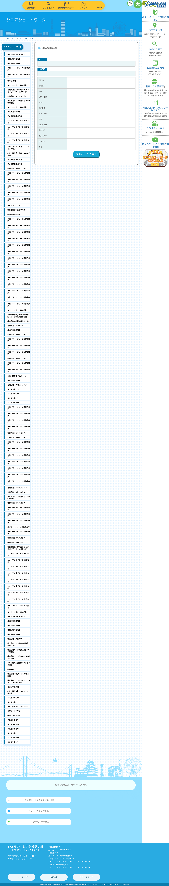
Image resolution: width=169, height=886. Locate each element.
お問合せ (54, 877)
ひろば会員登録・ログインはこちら (71, 785)
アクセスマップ (86, 877)
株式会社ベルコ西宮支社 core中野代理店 (18, 498)
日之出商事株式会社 (14, 116)
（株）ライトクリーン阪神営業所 (18, 69)
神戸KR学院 (11, 81)
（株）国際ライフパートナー (17, 376)
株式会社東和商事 (13, 59)
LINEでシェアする (39, 822)
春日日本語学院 (13, 687)
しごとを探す (48, 7)
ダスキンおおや (13, 389)
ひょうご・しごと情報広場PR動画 (155, 145)
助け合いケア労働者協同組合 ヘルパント (18, 644)
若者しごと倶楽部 (155, 86)
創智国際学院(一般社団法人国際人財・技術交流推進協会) (18, 316)
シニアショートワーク (27, 38)
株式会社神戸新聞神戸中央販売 (18, 321)
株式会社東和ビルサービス (17, 54)
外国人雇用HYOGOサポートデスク (155, 109)
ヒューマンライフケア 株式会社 (18, 121)
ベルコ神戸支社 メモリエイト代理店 (18, 692)
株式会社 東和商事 (14, 639)
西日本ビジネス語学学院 (16, 210)
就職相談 (31, 7)
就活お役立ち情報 (155, 67)
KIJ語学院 (10, 669)
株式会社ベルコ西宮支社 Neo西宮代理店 (18, 102)
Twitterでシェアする (38, 811)
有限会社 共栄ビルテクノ (17, 326)
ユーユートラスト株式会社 (17, 85)
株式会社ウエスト (13, 205)
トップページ (11, 38)
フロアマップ (83, 7)
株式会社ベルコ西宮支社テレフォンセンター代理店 (18, 681)
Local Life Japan (13, 715)
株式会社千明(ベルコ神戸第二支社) (18, 675)
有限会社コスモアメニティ (17, 96)
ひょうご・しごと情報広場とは (155, 18)
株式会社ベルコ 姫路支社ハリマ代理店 (18, 651)
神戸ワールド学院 (13, 711)
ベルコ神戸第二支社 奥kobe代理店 (18, 154)
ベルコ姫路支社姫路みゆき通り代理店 (18, 664)
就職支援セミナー (66, 7)
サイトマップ (21, 877)
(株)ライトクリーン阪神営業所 (18, 527)
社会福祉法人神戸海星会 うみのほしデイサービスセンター (18, 91)
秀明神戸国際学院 (13, 214)
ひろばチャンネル (155, 128)
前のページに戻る (86, 154)
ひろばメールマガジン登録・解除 (39, 800)
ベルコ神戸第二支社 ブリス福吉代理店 (18, 148)
